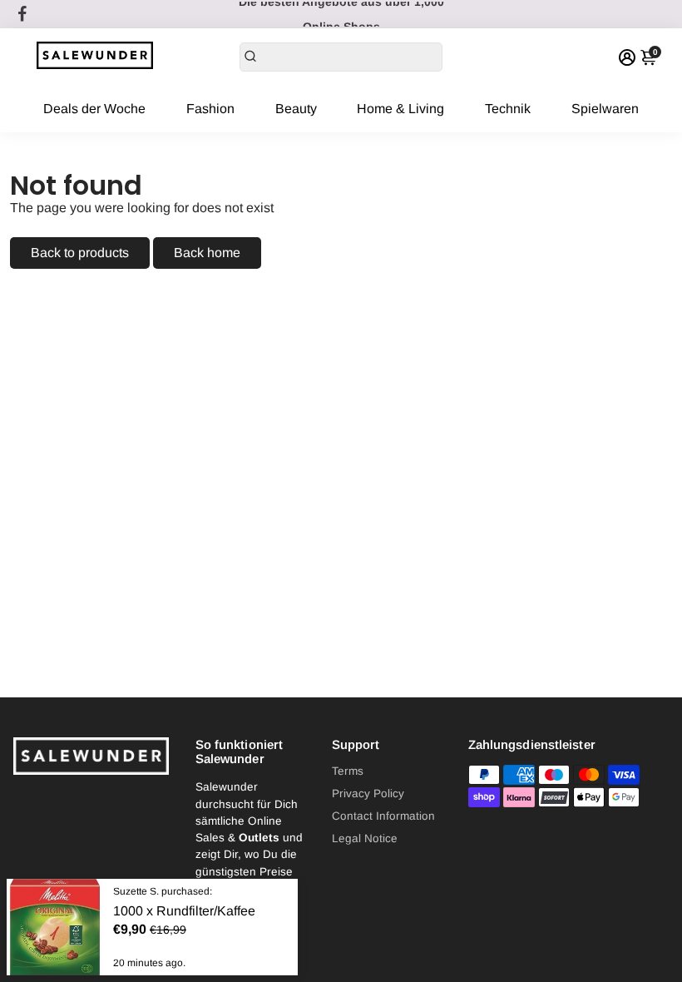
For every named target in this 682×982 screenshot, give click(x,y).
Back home (207, 253)
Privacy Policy (368, 793)
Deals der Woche (94, 109)
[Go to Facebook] (22, 14)
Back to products (80, 253)
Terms (347, 771)
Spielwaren (605, 109)
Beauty (296, 109)
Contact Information (383, 816)
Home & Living (400, 109)
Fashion (210, 109)
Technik (508, 109)
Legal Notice (365, 838)
